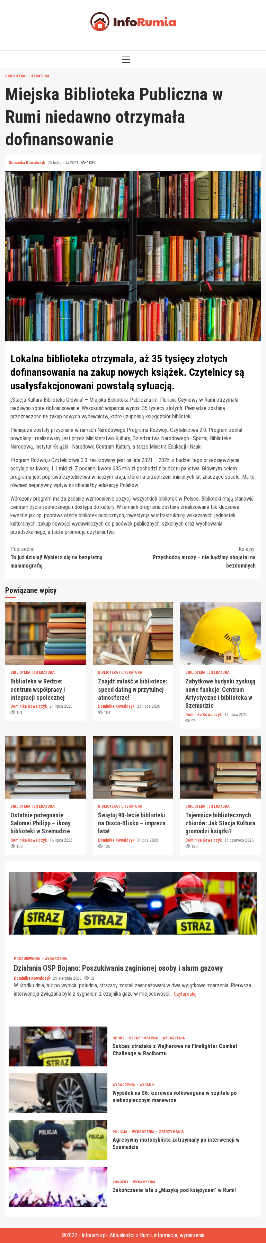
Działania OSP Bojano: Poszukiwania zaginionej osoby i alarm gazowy (133, 903)
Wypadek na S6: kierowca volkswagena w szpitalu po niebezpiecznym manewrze (58, 1093)
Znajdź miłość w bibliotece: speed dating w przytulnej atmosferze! (133, 633)
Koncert (121, 1182)
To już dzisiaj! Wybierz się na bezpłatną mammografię (56, 557)
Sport (119, 1038)
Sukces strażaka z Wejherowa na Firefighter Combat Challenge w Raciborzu (58, 1046)
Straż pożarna (144, 1038)
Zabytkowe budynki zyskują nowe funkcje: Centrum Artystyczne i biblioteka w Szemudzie (220, 633)
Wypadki (147, 1085)
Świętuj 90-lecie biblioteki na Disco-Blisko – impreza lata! (133, 767)
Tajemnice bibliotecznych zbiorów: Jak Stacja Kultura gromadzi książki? (220, 767)
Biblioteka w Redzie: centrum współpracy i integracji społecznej (45, 633)
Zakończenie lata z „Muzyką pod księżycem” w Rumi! (58, 1187)
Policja (120, 1132)
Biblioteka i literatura (27, 76)
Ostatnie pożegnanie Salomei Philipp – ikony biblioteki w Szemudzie (45, 767)
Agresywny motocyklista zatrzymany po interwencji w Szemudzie (58, 1140)
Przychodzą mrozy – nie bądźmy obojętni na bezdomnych (204, 557)
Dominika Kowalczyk (27, 162)
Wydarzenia (56, 959)
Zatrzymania (171, 1132)
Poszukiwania (27, 959)
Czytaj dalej (185, 994)
